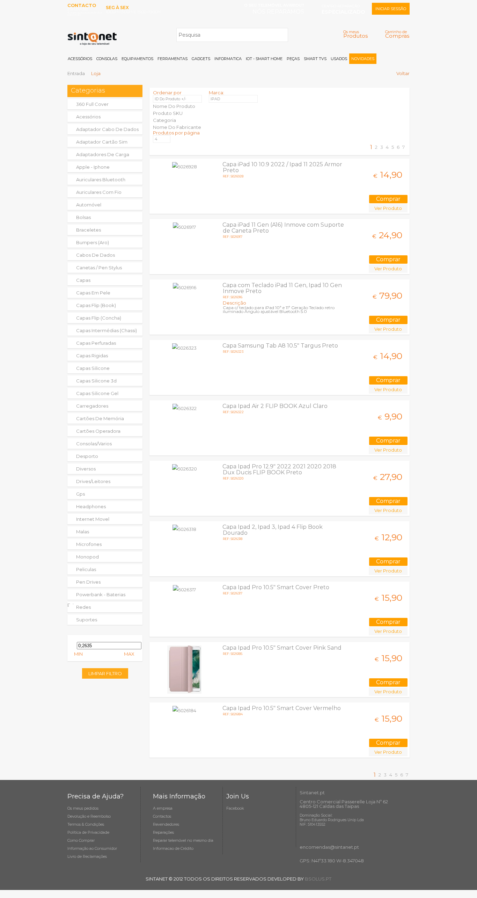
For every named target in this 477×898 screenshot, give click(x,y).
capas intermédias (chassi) (106, 330)
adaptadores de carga (102, 154)
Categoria (164, 120)
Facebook (235, 808)
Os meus (355, 34)
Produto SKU (168, 113)
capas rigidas (92, 355)
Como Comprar (81, 840)
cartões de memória (100, 418)
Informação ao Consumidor (92, 848)
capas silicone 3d (96, 381)
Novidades (362, 58)
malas (82, 531)
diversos (86, 469)
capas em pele (93, 292)
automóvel (88, 204)
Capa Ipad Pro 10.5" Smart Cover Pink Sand (282, 647)
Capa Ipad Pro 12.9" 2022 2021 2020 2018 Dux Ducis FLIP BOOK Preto (279, 469)
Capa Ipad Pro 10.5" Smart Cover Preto (275, 587)
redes (83, 607)
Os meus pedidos (82, 808)
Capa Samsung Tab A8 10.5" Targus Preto (280, 345)
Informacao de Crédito (173, 848)
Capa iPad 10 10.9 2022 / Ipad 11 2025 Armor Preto (282, 167)
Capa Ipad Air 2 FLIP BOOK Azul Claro (275, 406)
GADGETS (201, 58)
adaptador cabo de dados (107, 129)
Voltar (403, 73)
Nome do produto (174, 106)
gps (80, 494)
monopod (87, 557)
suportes (86, 619)
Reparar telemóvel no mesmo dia (183, 840)
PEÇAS (293, 58)
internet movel (92, 519)
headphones (91, 506)
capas (83, 280)
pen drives (88, 582)
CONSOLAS (106, 58)
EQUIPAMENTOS (137, 58)
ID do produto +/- (170, 98)
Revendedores (166, 824)
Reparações (163, 832)
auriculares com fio (99, 192)
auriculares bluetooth (100, 179)
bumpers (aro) (92, 242)
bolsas (83, 217)
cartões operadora (98, 431)
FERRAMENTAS (172, 58)
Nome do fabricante (177, 127)
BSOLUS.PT (318, 879)
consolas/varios (94, 443)
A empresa (163, 808)
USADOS (339, 58)
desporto (87, 456)
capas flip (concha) (98, 318)
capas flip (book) (96, 305)
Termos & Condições (85, 824)
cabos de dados (95, 255)
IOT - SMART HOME (264, 58)
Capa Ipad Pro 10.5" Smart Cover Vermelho (281, 708)
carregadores (92, 406)
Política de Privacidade (88, 832)
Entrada (76, 73)
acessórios (88, 116)
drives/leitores (93, 481)
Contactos (162, 816)
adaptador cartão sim (101, 142)
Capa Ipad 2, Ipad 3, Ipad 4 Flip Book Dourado (272, 530)
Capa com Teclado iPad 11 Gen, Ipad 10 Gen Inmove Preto (282, 288)
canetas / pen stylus (99, 267)
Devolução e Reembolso (89, 816)
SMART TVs (315, 58)
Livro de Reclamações (87, 856)
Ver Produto (388, 208)
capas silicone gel (97, 393)
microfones (89, 544)
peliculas (86, 569)
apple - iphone (93, 167)
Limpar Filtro (105, 673)
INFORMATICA (228, 58)
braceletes (88, 230)
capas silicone (93, 368)
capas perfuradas (96, 343)
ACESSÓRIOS (80, 58)
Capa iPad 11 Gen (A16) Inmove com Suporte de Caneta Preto (283, 227)
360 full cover (92, 104)
